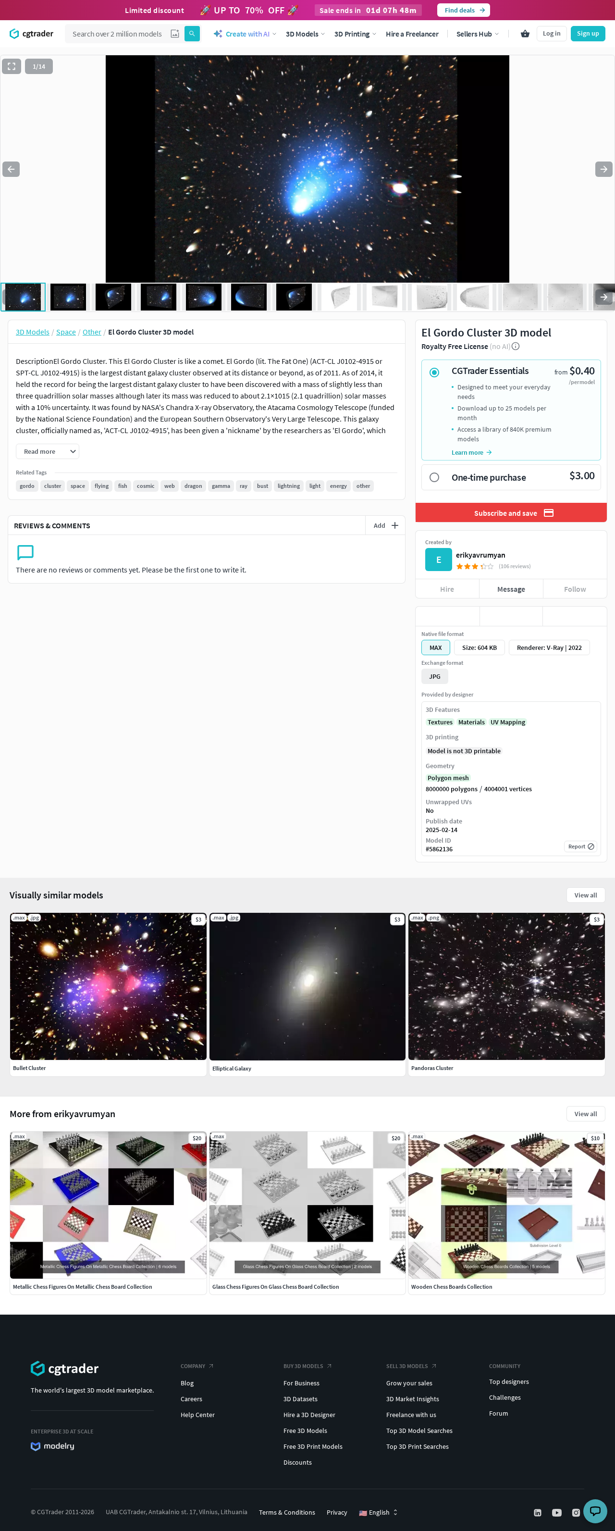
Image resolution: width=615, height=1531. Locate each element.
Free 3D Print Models (313, 1446)
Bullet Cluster (29, 1067)
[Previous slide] (11, 169)
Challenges (505, 1397)
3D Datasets (300, 1398)
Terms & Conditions (287, 1512)
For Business (301, 1383)
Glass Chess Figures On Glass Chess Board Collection (275, 1286)
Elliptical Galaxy (231, 1068)
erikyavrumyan (480, 555)
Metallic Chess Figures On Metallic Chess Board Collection (82, 1286)
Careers (191, 1398)
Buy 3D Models (303, 1365)
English (374, 1513)
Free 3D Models (305, 1430)
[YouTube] (558, 1512)
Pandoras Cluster (432, 1067)
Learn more (467, 452)
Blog (187, 1383)
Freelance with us (411, 1414)
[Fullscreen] (11, 66)
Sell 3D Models (407, 1365)
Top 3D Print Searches (417, 1446)
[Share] (575, 616)
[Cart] (525, 33)
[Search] (192, 33)
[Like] (448, 616)
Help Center (198, 1414)
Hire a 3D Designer (309, 1414)
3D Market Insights (412, 1398)
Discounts (297, 1462)
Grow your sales (409, 1383)
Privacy (337, 1512)
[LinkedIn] (538, 1512)
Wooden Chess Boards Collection (451, 1286)
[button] (175, 33)
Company (193, 1365)
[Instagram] (577, 1512)
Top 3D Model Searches (419, 1430)
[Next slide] (604, 169)
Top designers (509, 1381)
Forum (498, 1413)
